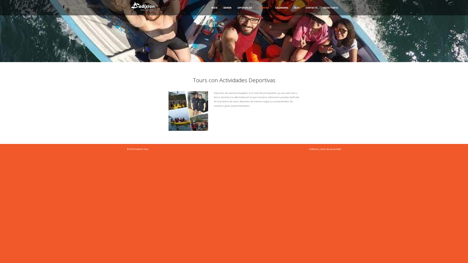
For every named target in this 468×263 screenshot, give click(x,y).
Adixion (227, 7)
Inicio (214, 7)
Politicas (313, 149)
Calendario (281, 7)
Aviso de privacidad (330, 149)
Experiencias (244, 7)
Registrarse (330, 7)
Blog (297, 7)
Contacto (311, 7)
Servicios (263, 7)
